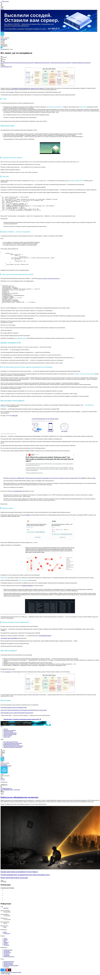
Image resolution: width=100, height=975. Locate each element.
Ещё (5, 881)
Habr (8, 973)
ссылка (11, 92)
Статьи (5, 938)
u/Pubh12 (83, 478)
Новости (6, 939)
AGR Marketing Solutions (45, 635)
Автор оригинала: (6, 66)
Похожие (12, 888)
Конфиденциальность (9, 956)
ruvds (5, 927)
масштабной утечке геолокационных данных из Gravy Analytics (28, 88)
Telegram (3, 765)
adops (94, 478)
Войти (5, 932)
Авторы (5, 943)
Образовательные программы (11, 965)
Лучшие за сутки (5, 888)
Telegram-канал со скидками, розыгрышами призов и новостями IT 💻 (22, 719)
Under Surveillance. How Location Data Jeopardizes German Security (17, 712)
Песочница (6, 945)
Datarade (28, 515)
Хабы (5, 941)
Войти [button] (2, 9)
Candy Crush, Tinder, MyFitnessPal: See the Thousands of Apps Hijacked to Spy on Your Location (23, 710)
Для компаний (7, 952)
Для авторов (7, 951)
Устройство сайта (8, 950)
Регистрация (7, 933)
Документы (6, 954)
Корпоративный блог (9, 961)
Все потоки (6, 1)
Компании (6, 942)
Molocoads (14, 415)
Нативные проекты (8, 964)
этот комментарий (17, 491)
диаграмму (7, 671)
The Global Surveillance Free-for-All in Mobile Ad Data (14, 707)
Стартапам (6, 966)
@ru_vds (3, 779)
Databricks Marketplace (27, 585)
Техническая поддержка (15, 972)
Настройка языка (5, 972)
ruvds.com (6, 908)
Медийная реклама (8, 962)
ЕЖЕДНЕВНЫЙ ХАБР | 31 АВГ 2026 (10, 789)
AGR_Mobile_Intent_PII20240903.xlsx (10, 638)
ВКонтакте (7, 765)
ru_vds (2, 49)
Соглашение (7, 955)
